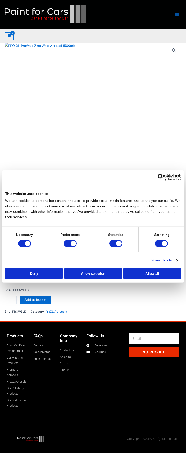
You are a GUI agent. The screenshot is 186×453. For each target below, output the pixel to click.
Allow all (152, 274)
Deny (34, 274)
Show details (161, 260)
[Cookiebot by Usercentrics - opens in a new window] (161, 177)
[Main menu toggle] (176, 14)
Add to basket (35, 300)
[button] (174, 50)
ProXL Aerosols (56, 311)
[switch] (70, 243)
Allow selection (93, 274)
